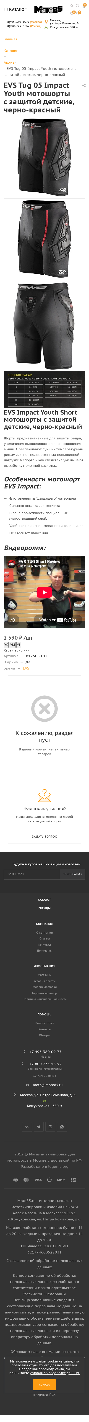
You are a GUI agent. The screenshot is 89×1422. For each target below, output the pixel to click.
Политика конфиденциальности (45, 999)
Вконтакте (27, 1127)
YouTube (50, 1127)
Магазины (44, 974)
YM (12, 645)
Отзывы (44, 938)
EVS (26, 668)
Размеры (45, 1029)
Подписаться (73, 874)
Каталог (44, 899)
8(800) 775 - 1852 (24, 25)
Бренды (45, 908)
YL (19, 645)
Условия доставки (44, 987)
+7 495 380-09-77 (46, 1052)
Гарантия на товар (44, 993)
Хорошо (44, 1384)
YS (6, 645)
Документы (44, 950)
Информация (44, 966)
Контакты (44, 944)
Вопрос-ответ (44, 1023)
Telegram (39, 1127)
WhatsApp (62, 1127)
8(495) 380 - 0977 (24, 21)
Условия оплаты (44, 981)
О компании (44, 932)
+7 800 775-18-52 (46, 1064)
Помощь (44, 1014)
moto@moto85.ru (48, 1085)
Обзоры (44, 1035)
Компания (44, 924)
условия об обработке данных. (55, 1373)
